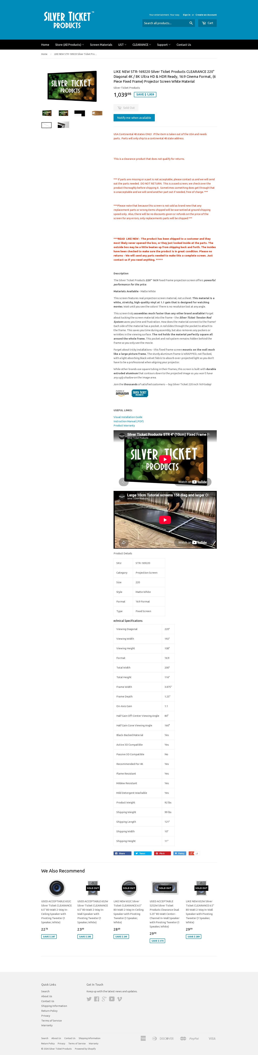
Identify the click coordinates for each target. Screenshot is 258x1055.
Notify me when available (134, 117)
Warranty (46, 1025)
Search (45, 991)
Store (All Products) (68, 44)
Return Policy (49, 1010)
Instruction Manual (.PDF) (129, 421)
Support (162, 44)
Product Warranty (124, 425)
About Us (46, 996)
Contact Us (184, 44)
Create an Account (206, 14)
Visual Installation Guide (128, 417)
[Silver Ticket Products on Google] (104, 1000)
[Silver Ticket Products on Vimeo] (119, 1000)
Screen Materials (101, 44)
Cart (210, 23)
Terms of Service (51, 1020)
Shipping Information (54, 1005)
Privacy (45, 1015)
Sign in (186, 14)
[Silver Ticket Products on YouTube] (112, 1000)
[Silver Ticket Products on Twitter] (89, 1000)
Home (45, 44)
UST (121, 44)
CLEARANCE (141, 44)
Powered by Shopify (85, 1048)
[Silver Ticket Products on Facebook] (96, 1000)
